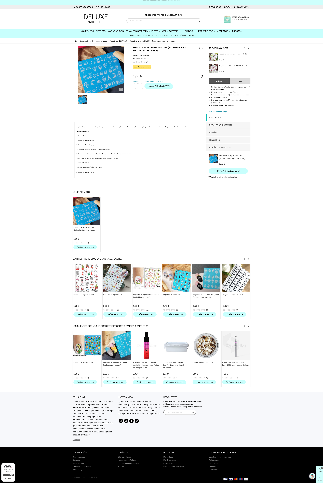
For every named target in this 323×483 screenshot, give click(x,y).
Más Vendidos (115, 31)
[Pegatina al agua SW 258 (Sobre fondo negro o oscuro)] (199, 48)
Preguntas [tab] (214, 140)
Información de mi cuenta (173, 466)
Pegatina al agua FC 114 (233, 295)
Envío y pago (78, 470)
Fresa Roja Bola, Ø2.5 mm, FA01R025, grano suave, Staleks (235, 363)
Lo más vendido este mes (128, 463)
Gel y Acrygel (170, 31)
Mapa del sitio (78, 463)
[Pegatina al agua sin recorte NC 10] (213, 57)
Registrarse (168, 463)
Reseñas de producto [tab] (220, 147)
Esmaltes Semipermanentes (142, 31)
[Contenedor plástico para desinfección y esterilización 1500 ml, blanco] (176, 345)
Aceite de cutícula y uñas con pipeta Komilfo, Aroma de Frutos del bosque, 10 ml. (146, 365)
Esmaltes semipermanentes (220, 457)
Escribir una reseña (142, 67)
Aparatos (222, 31)
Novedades (87, 31)
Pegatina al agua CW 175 (83, 295)
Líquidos (188, 31)
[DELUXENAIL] (95, 19)
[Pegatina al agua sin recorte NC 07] (213, 68)
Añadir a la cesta (230, 171)
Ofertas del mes (124, 457)
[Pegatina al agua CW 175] (87, 278)
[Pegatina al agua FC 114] (236, 278)
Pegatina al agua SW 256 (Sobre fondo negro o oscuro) (232, 156)
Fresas (236, 31)
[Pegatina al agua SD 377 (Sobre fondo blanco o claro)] (146, 278)
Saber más (76, 440)
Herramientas (205, 31)
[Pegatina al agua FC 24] (117, 278)
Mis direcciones (169, 460)
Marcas (121, 466)
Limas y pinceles (138, 36)
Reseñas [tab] (213, 132)
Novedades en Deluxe (127, 460)
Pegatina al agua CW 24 (173, 295)
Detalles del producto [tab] (220, 125)
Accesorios (159, 36)
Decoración (177, 36)
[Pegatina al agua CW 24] (176, 278)
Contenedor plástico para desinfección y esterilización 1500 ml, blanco (176, 365)
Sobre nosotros (79, 457)
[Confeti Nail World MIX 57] (206, 345)
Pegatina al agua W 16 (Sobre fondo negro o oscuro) (115, 363)
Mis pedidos (168, 457)
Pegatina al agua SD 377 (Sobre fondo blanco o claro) (146, 296)
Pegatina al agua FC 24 (112, 295)
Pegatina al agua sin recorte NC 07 (233, 65)
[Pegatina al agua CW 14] (87, 345)
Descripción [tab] (215, 118)
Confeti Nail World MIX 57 (203, 362)
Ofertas (100, 31)
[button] (244, 48)
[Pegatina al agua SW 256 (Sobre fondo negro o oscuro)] (121, 89)
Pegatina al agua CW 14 (83, 362)
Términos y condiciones (82, 466)
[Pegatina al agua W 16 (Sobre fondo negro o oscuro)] (116, 345)
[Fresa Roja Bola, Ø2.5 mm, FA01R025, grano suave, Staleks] (236, 345)
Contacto (76, 460)
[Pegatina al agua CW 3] (203, 48)
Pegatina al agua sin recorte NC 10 (233, 54)
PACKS (191, 36)
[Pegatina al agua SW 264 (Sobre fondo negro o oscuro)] (206, 278)
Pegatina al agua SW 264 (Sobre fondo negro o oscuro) (206, 296)
